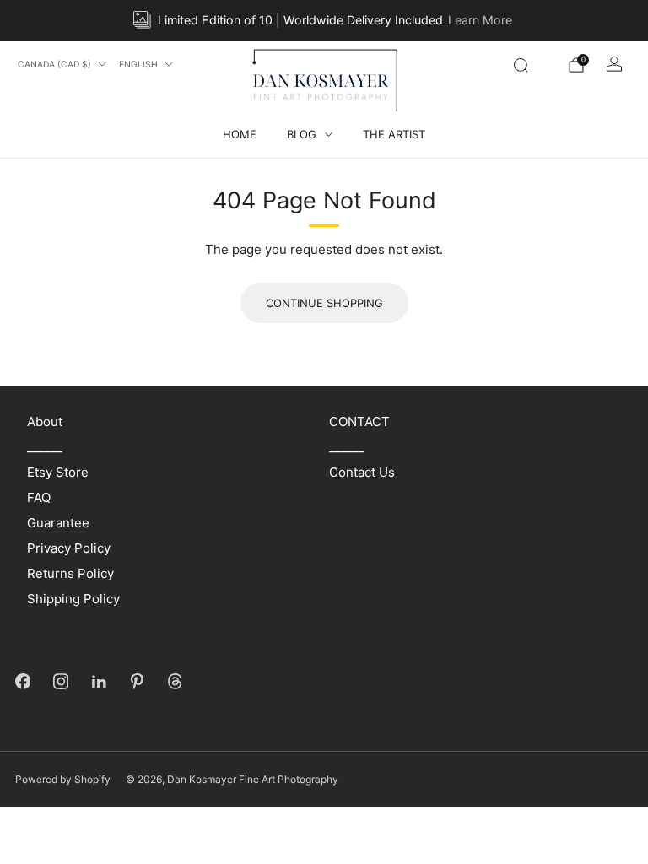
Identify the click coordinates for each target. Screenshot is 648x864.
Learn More (480, 20)
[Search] (520, 65)
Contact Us (362, 472)
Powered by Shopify (63, 779)
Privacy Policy (69, 548)
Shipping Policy (73, 599)
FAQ (39, 497)
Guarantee (58, 523)
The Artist (394, 134)
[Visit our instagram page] (61, 681)
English (138, 64)
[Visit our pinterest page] (137, 681)
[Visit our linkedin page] (99, 681)
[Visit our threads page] (175, 681)
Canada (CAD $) (54, 64)
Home (239, 134)
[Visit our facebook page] (23, 681)
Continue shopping (324, 303)
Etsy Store (58, 472)
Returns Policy (70, 573)
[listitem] (323, 20)
